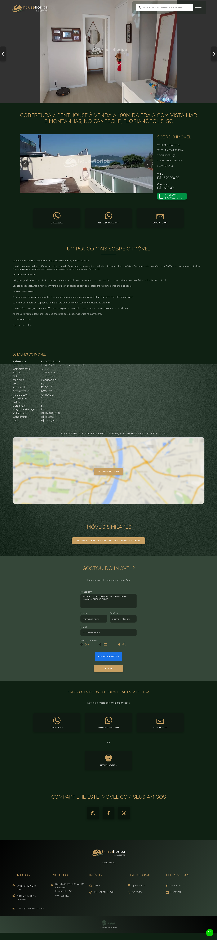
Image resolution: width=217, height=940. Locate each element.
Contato (137, 892)
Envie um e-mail (160, 223)
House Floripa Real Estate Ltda (108, 853)
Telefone (114, 613)
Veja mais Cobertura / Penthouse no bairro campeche (108, 540)
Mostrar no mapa (108, 471)
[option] (108, 51)
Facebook (108, 813)
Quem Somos (139, 885)
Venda (97, 885)
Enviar (108, 668)
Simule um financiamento (173, 196)
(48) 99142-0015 (26, 887)
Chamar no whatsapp (108, 223)
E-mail (83, 626)
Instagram (176, 892)
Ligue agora (57, 223)
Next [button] (214, 53)
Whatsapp (93, 813)
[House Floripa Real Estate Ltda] (30, 8)
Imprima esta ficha (108, 765)
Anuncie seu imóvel (104, 892)
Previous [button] (3, 53)
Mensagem (86, 591)
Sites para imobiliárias (108, 927)
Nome (83, 613)
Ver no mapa (62, 896)
